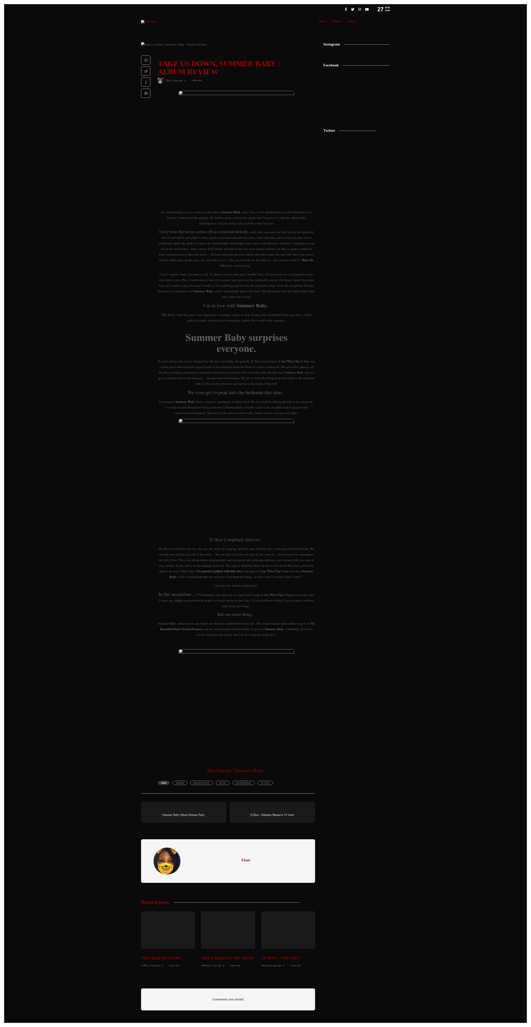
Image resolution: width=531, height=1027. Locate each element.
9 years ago (216, 965)
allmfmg (205, 965)
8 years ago (177, 80)
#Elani (222, 782)
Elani (168, 80)
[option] (168, 938)
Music (323, 21)
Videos (337, 21)
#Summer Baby (243, 782)
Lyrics (351, 21)
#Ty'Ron (265, 782)
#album (180, 782)
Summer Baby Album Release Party (183, 814)
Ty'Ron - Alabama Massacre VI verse (272, 814)
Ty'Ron (144, 965)
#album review (202, 782)
